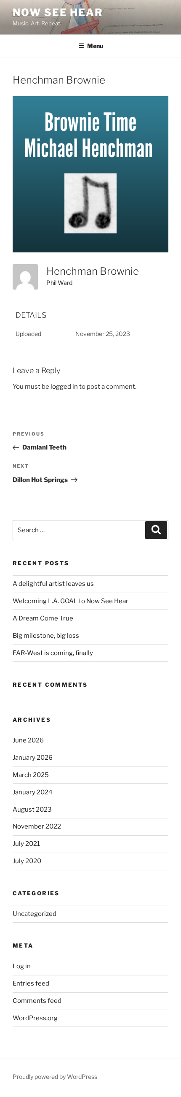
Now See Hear (58, 12)
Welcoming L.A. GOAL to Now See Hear (70, 601)
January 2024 (33, 792)
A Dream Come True (43, 618)
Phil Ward (59, 282)
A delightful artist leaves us (53, 584)
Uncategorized (34, 914)
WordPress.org (35, 1018)
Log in (22, 966)
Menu (95, 45)
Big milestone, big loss (46, 635)
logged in (64, 386)
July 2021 (26, 844)
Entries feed (31, 983)
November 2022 (37, 826)
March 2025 (31, 775)
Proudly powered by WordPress (55, 1076)
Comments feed (37, 1001)
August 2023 (32, 809)
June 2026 (28, 740)
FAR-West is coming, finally (53, 653)
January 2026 (33, 757)
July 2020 (27, 861)
